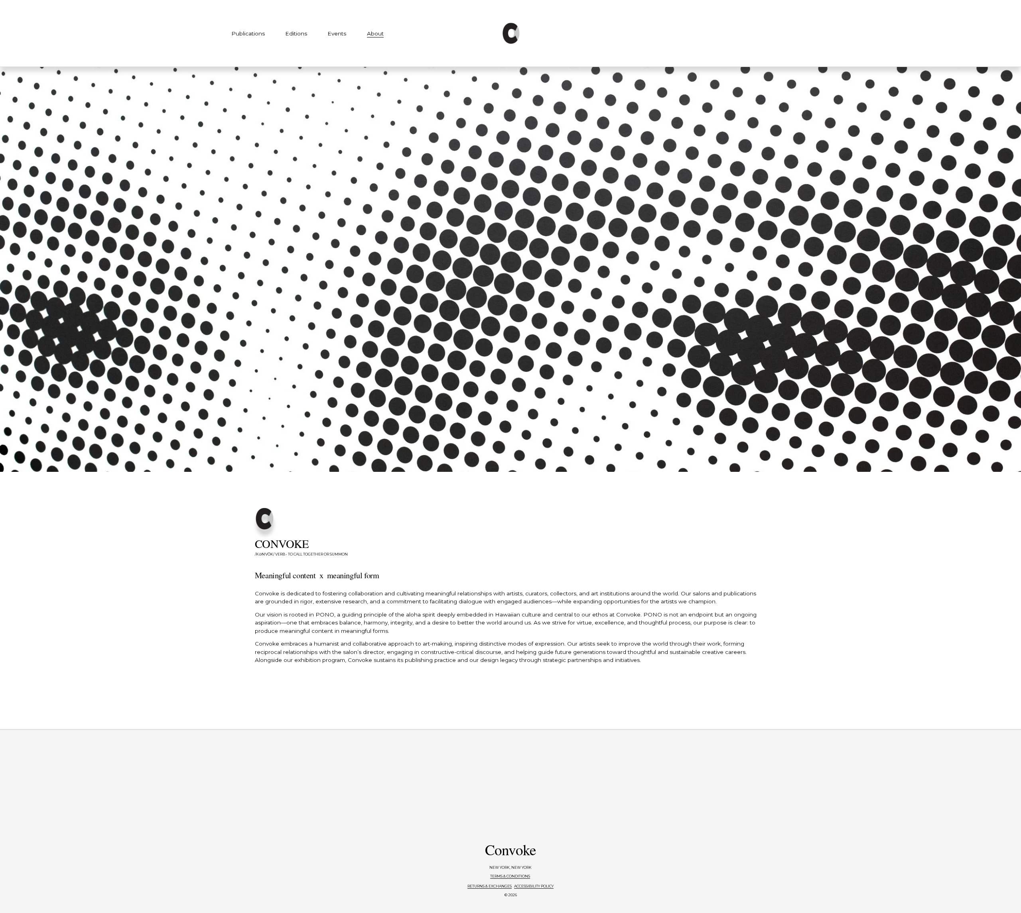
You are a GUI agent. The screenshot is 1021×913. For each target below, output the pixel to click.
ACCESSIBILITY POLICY (534, 886)
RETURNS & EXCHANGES (489, 886)
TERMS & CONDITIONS (510, 876)
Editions (296, 33)
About (375, 33)
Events (336, 33)
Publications (248, 33)
